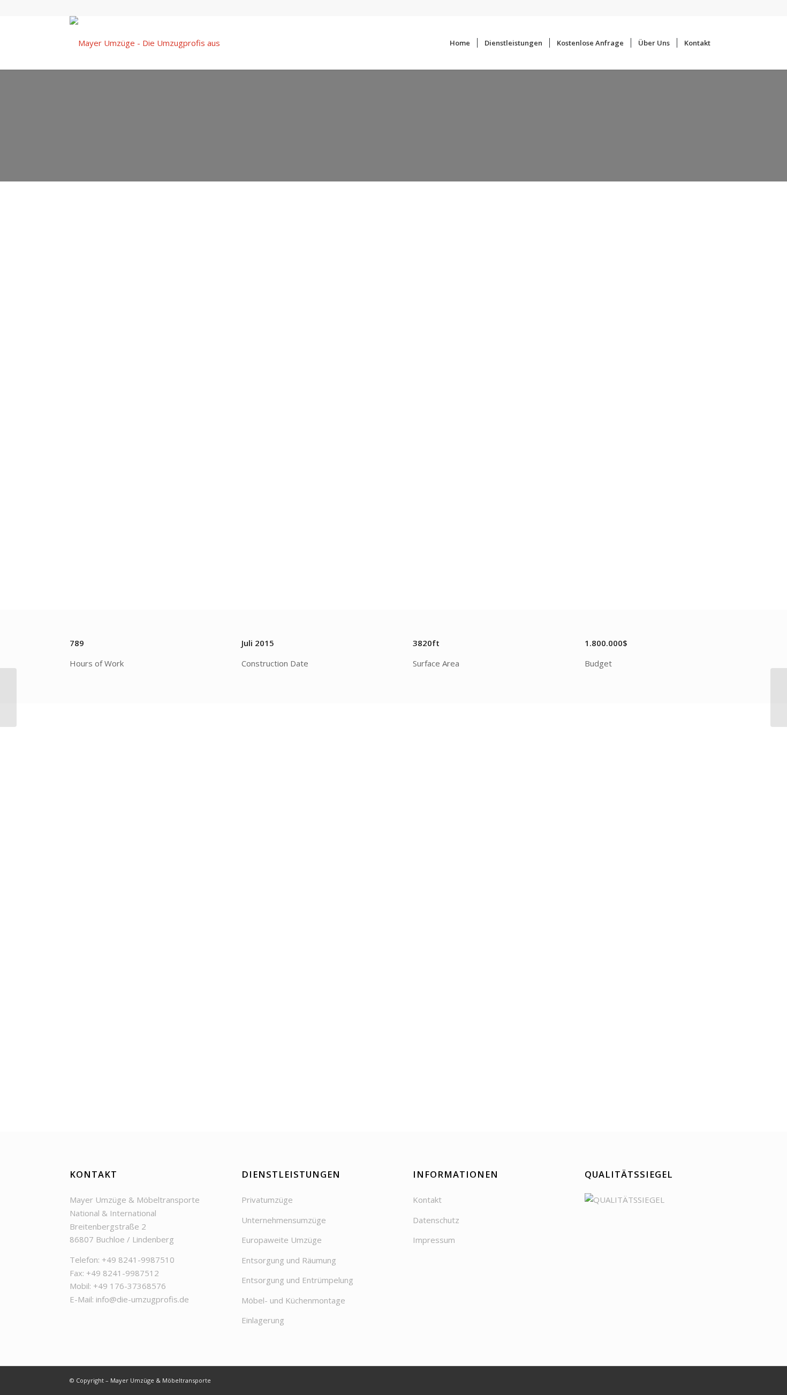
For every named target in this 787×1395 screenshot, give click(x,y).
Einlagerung (262, 1320)
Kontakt (427, 1199)
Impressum (434, 1239)
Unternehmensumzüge (283, 1220)
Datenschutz (436, 1220)
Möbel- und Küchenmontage (293, 1300)
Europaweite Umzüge (281, 1239)
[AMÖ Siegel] (651, 1199)
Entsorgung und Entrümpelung (297, 1280)
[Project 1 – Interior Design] (8, 697)
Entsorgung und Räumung (288, 1260)
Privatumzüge (267, 1199)
